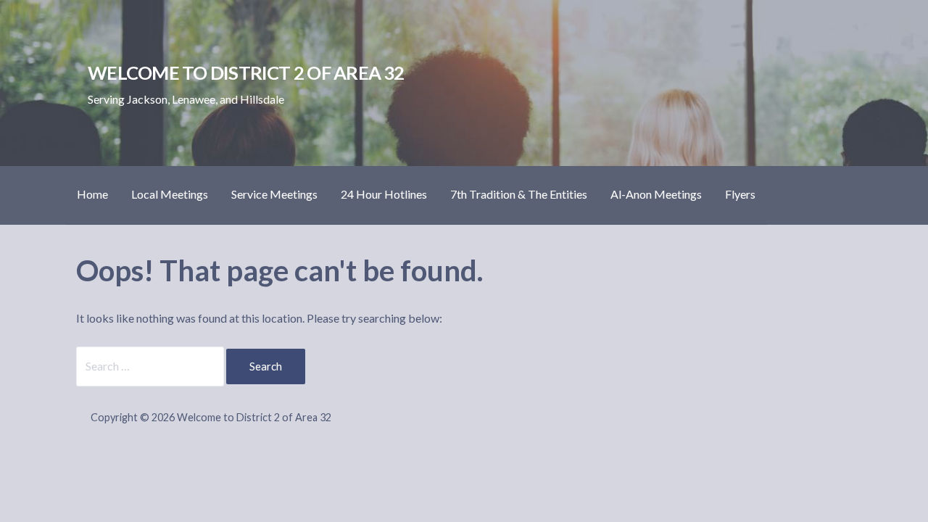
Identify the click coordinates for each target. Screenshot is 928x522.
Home (92, 194)
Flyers (740, 194)
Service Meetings (274, 194)
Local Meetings (169, 194)
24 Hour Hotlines (384, 194)
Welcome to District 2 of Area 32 (246, 72)
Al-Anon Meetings (656, 194)
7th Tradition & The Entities (518, 194)
